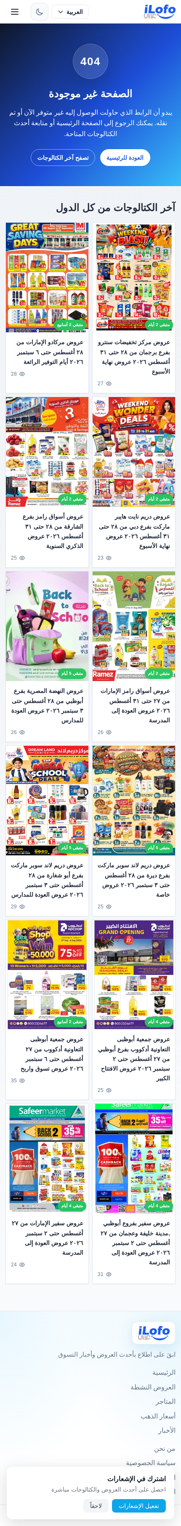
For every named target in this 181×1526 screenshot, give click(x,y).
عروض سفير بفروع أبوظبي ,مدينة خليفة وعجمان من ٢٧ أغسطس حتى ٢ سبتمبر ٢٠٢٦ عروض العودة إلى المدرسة (135, 1243)
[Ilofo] (154, 1332)
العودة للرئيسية (125, 157)
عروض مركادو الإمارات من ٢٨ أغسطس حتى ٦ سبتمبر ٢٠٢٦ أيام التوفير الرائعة (49, 352)
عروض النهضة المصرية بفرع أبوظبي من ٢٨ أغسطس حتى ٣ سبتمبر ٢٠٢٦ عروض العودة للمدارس (47, 705)
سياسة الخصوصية (151, 1462)
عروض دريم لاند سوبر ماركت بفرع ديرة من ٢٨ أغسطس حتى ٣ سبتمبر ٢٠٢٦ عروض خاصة (134, 879)
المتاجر (166, 1401)
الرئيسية (164, 1372)
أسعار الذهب (158, 1416)
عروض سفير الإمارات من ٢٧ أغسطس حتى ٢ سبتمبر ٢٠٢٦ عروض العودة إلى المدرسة (47, 1238)
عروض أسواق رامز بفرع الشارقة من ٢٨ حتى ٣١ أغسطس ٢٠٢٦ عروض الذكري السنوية (53, 531)
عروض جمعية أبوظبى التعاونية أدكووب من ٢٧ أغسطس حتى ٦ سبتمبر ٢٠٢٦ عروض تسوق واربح (52, 1054)
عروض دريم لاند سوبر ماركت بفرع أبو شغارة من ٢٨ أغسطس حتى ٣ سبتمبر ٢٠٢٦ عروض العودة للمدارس (47, 879)
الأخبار (167, 1430)
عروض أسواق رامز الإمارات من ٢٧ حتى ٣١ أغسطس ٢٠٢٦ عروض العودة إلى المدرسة (135, 705)
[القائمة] (14, 12)
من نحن (165, 1448)
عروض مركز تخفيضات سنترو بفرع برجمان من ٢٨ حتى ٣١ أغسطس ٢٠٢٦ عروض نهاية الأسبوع (134, 357)
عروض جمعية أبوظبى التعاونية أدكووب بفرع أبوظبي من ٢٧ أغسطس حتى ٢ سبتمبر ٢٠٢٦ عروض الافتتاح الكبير (134, 1058)
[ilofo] (160, 12)
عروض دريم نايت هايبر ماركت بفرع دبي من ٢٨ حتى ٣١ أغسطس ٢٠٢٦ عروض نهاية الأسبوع (134, 531)
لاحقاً (96, 1505)
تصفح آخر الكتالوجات (63, 157)
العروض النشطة (153, 1387)
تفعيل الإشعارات (139, 1505)
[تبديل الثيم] (39, 12)
